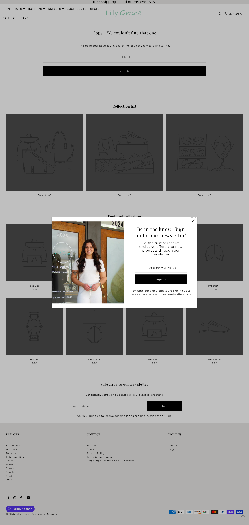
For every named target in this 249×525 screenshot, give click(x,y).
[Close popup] (193, 221)
